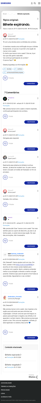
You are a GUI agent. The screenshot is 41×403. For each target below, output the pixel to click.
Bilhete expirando (12, 355)
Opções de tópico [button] (34, 18)
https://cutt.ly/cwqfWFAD (24, 265)
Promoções (21, 39)
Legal (3, 393)
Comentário (31, 83)
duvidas (9, 69)
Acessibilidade (6, 383)
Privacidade (5, 390)
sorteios (19, 69)
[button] (34, 34)
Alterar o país (6, 397)
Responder (31, 122)
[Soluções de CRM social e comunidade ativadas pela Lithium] (33, 376)
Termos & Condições (8, 386)
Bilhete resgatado (12, 365)
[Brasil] (6, 3)
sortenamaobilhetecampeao (15, 72)
